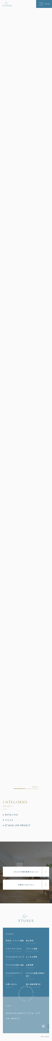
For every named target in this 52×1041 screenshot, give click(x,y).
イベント (9, 820)
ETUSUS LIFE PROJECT (18, 825)
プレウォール (32, 1013)
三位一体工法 (12, 1018)
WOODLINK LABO (14, 1013)
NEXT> (35, 787)
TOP (48, 1026)
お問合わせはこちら (26, 885)
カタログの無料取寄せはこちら (26, 872)
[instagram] (43, 1026)
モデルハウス (11, 814)
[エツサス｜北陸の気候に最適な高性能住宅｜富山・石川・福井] (7, 4)
